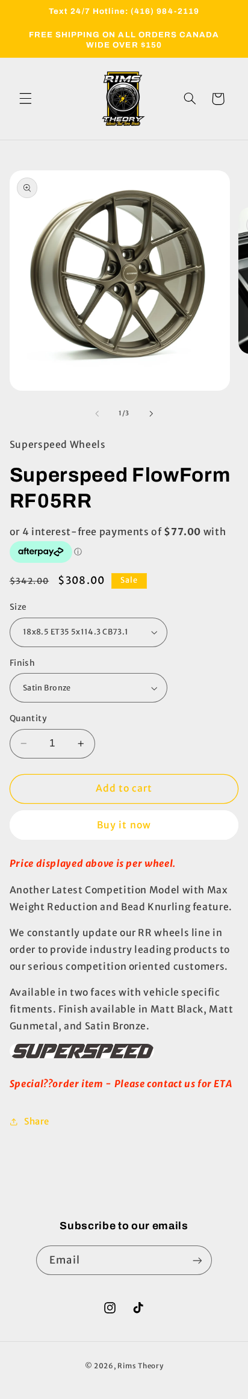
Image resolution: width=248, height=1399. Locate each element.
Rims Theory (140, 1366)
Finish (23, 663)
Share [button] (36, 1121)
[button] (25, 99)
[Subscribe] (197, 1260)
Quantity (28, 718)
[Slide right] (151, 413)
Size (18, 607)
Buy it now (124, 825)
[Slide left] (97, 413)
